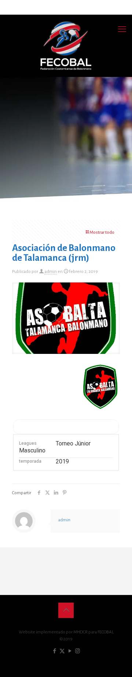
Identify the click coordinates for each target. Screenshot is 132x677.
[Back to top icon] (66, 610)
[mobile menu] (122, 29)
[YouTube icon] (70, 651)
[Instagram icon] (77, 651)
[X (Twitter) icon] (62, 651)
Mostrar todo (101, 232)
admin (50, 271)
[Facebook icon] (54, 651)
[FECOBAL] (66, 45)
